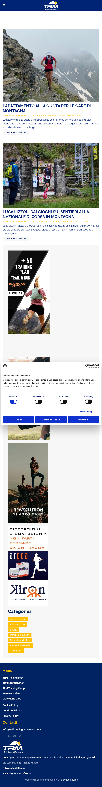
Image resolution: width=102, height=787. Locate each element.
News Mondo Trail (79, 221)
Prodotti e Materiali (20, 645)
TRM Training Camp (14, 688)
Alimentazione (18, 619)
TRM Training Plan (13, 677)
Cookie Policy (10, 705)
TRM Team (16, 650)
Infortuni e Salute (19, 634)
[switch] (38, 402)
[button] (4, 5)
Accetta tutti (83, 419)
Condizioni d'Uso (12, 710)
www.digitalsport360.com (17, 773)
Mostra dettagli (86, 411)
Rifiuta (19, 419)
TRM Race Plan (11, 693)
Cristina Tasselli (24, 115)
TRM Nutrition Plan (13, 682)
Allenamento (74, 115)
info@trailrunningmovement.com (22, 729)
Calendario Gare (12, 698)
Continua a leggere (15, 133)
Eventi (13, 629)
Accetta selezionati (51, 419)
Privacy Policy (11, 715)
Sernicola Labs (69, 779)
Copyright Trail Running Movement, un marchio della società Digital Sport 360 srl (49, 757)
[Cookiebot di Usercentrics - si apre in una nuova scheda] (87, 366)
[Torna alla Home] (51, 5)
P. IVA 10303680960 (14, 768)
